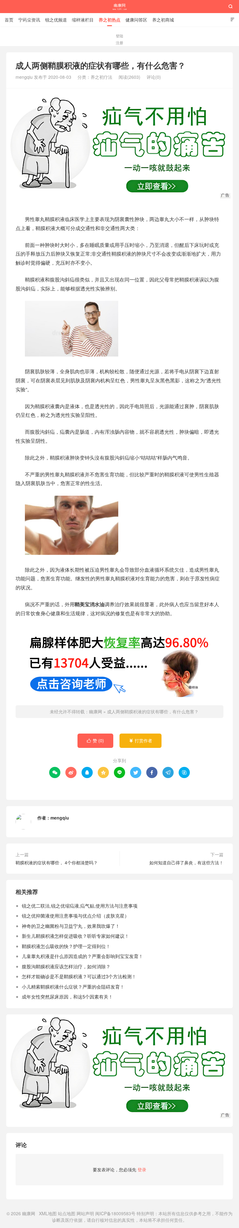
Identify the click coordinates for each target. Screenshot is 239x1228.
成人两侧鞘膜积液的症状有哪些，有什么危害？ (153, 711)
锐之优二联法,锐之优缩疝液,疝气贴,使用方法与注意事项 (80, 905)
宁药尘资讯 (29, 20)
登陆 (119, 35)
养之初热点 (109, 20)
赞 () (95, 740)
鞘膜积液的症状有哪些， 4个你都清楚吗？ (57, 862)
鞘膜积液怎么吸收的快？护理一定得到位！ (66, 946)
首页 (9, 20)
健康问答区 (136, 20)
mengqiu (59, 818)
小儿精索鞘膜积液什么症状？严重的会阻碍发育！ (73, 986)
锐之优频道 (56, 20)
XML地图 (48, 1213)
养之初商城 (163, 20)
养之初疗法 (101, 77)
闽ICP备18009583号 (115, 1213)
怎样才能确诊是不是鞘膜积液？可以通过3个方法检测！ (79, 976)
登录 (142, 1169)
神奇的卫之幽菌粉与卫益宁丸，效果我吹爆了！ (71, 926)
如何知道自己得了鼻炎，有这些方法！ (186, 862)
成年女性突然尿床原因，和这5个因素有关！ (67, 996)
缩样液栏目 (83, 20)
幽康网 (119, 6)
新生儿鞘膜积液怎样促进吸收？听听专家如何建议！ (75, 936)
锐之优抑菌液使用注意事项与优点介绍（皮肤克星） (75, 915)
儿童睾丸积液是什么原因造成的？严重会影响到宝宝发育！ (82, 956)
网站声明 (85, 1213)
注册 (119, 42)
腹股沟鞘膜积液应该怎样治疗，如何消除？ (66, 966)
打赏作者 (140, 740)
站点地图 (66, 1213)
